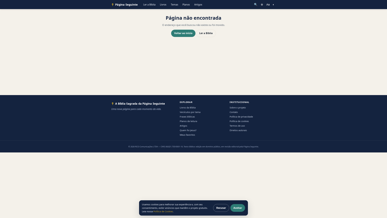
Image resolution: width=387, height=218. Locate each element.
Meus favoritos (187, 134)
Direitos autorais (238, 130)
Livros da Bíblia (188, 107)
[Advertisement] (193, 69)
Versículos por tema (190, 112)
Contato (234, 112)
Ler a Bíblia (149, 4)
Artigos (198, 4)
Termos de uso (237, 125)
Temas (174, 4)
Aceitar (237, 208)
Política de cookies (239, 121)
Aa (268, 4)
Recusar (221, 208)
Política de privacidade (241, 116)
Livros (163, 4)
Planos (186, 4)
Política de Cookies (163, 211)
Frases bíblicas (187, 116)
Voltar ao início (183, 33)
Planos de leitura (188, 121)
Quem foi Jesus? (188, 130)
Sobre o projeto (238, 107)
